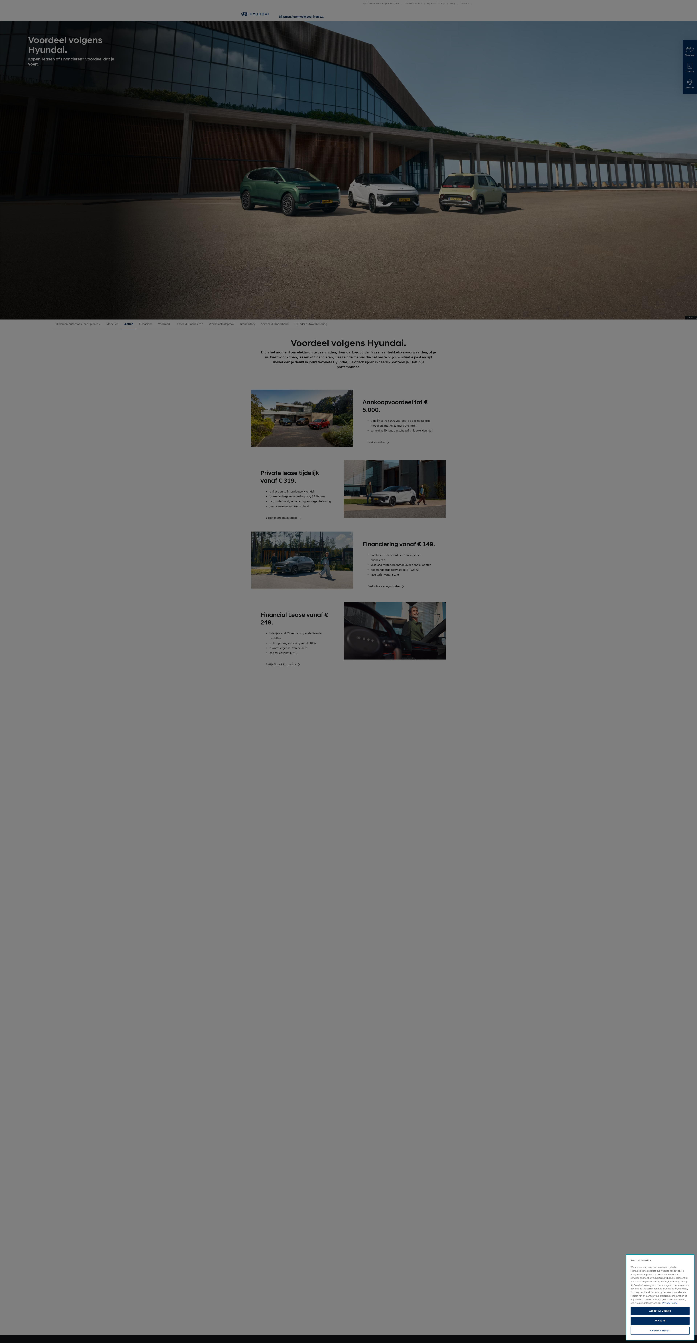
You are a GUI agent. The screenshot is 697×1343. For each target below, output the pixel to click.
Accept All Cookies (660, 1310)
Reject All (660, 1320)
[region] (660, 1297)
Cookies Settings (660, 1330)
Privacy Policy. (670, 1303)
